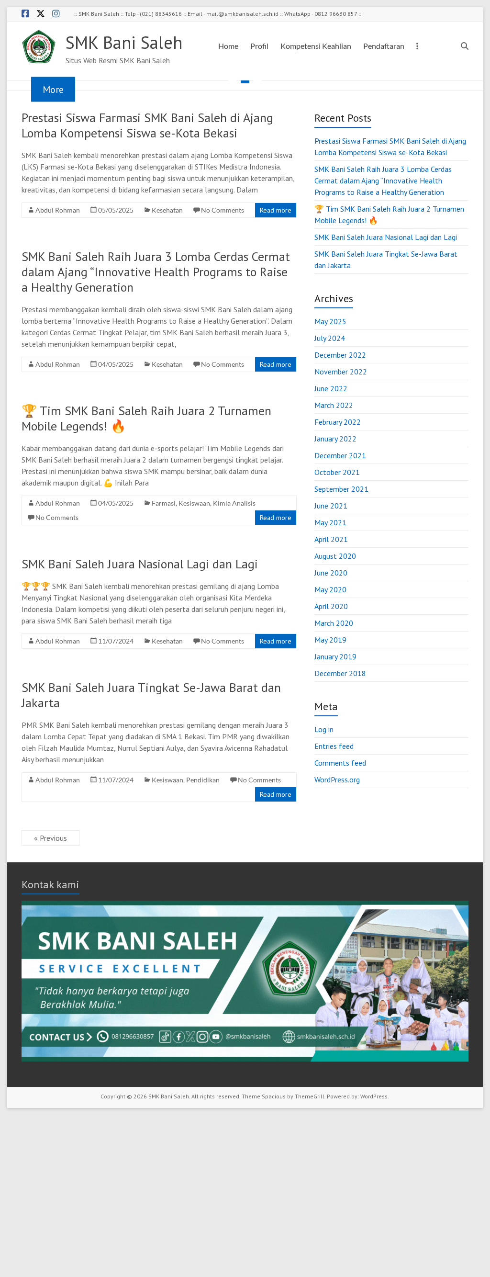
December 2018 (340, 673)
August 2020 (335, 556)
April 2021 (331, 539)
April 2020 (331, 606)
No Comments (222, 210)
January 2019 (335, 656)
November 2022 (340, 371)
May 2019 (330, 639)
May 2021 (330, 522)
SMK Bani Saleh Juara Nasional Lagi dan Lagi (140, 564)
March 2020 (333, 623)
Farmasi (164, 503)
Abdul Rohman (57, 210)
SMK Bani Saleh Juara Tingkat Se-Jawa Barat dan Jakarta (151, 695)
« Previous (50, 838)
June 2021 (330, 505)
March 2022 (333, 405)
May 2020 (330, 589)
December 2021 (340, 455)
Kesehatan (167, 210)
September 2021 (341, 489)
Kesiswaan (194, 503)
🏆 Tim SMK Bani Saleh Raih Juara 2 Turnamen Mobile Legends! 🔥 (146, 418)
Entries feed (334, 746)
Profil (259, 45)
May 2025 (330, 321)
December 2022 (340, 355)
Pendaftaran (383, 45)
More (53, 89)
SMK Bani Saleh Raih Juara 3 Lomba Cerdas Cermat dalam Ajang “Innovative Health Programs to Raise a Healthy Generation (156, 272)
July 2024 (329, 338)
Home (228, 45)
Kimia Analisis (234, 503)
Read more (275, 210)
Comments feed (340, 763)
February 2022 (337, 422)
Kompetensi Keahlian (315, 45)
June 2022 (330, 388)
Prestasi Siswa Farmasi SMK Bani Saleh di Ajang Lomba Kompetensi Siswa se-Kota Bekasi (147, 125)
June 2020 (330, 572)
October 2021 (337, 472)
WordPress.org (337, 779)
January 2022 (335, 438)
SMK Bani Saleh (124, 42)
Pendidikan (203, 780)
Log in (324, 729)
